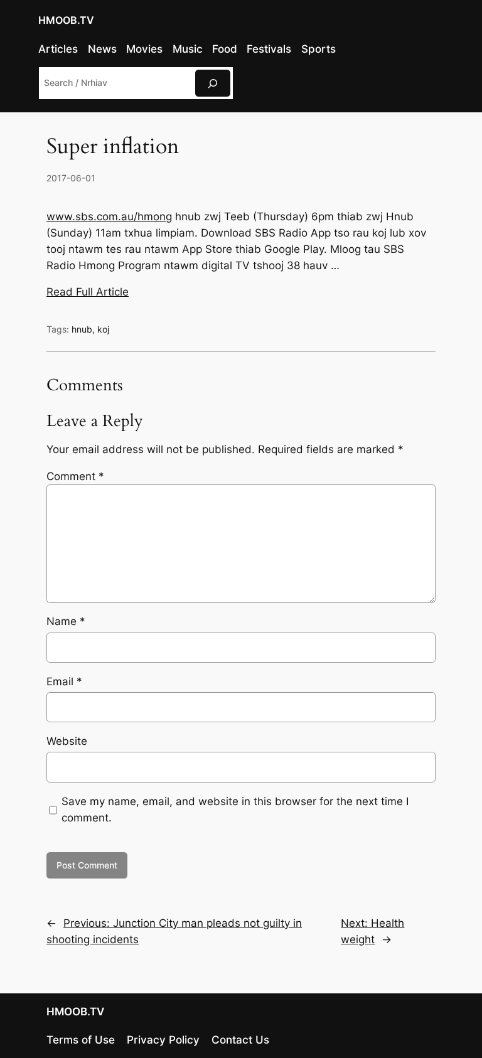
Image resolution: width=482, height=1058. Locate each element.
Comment (75, 476)
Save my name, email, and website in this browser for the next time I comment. (235, 809)
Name (65, 621)
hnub (82, 329)
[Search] (212, 83)
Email (64, 681)
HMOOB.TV (66, 20)
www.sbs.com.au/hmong (109, 216)
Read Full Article (87, 292)
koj (103, 329)
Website (66, 741)
